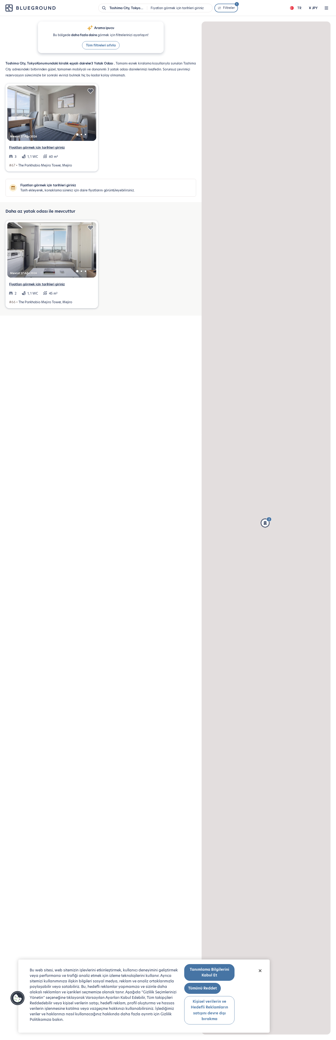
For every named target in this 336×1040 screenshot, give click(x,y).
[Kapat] (260, 971)
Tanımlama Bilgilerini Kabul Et (209, 972)
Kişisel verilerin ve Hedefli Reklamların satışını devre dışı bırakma (209, 1010)
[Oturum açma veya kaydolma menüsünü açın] (326, 8)
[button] (266, 522)
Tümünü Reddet (202, 988)
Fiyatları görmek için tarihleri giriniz (37, 147)
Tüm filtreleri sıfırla (101, 45)
